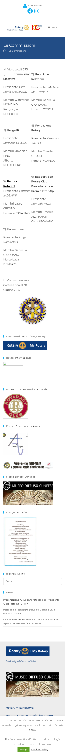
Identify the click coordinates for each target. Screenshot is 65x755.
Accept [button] (24, 749)
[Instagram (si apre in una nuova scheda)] (36, 11)
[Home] (4, 50)
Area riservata (35, 5)
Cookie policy (39, 749)
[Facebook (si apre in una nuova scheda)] (29, 11)
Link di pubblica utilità (21, 661)
